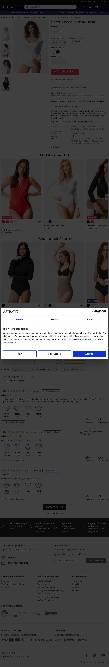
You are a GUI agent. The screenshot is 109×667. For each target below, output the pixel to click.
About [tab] (90, 319)
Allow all (89, 354)
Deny (20, 354)
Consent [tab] (19, 319)
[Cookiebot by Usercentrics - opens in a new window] (94, 312)
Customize (53, 354)
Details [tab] (54, 319)
